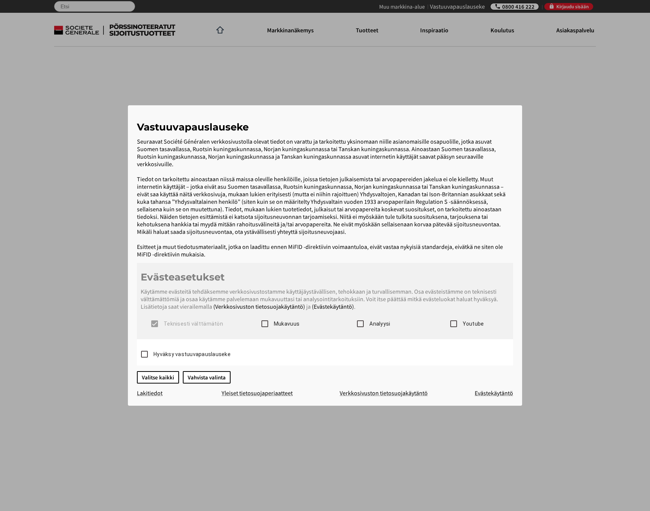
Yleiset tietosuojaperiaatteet (257, 393)
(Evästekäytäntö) (333, 306)
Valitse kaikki (158, 377)
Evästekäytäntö (494, 393)
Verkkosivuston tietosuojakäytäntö (384, 393)
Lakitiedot (149, 393)
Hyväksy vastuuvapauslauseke (192, 354)
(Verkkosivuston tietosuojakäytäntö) (259, 306)
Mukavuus (286, 324)
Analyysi (379, 324)
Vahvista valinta (207, 377)
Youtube (473, 324)
